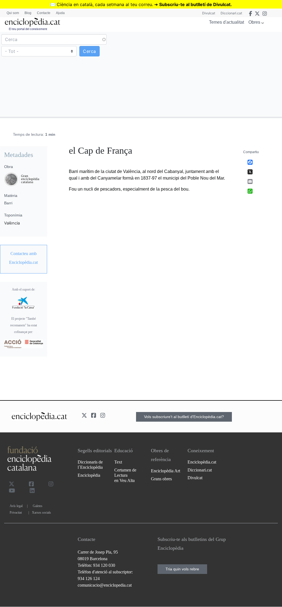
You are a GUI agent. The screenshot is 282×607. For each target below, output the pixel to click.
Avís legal (16, 506)
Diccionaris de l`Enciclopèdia (90, 465)
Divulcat (208, 13)
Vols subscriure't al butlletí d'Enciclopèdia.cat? (184, 416)
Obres (254, 22)
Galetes (37, 506)
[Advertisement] (211, 74)
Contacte (43, 13)
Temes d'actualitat (226, 22)
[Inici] (32, 22)
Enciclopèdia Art (165, 470)
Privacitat (16, 512)
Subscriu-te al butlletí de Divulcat (195, 4)
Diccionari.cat (231, 13)
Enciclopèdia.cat (202, 462)
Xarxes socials (41, 512)
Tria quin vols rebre (182, 569)
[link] (23, 258)
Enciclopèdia (89, 475)
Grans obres (161, 478)
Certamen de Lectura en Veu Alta (125, 475)
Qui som (13, 13)
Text (118, 462)
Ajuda (60, 13)
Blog (28, 13)
